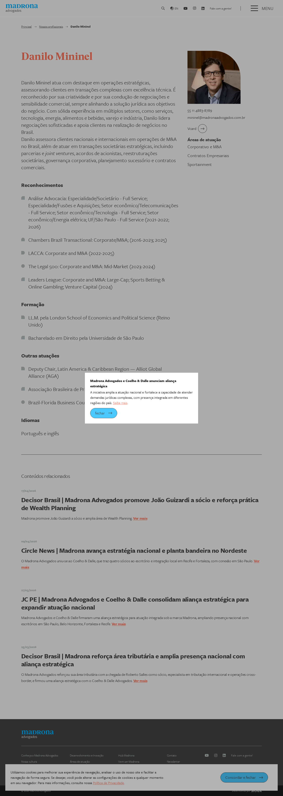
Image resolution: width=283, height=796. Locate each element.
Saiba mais (120, 402)
